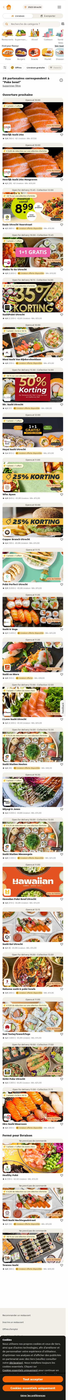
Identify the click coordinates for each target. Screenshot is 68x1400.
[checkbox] (8, 54)
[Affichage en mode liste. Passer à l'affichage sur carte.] (63, 24)
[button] (7, 7)
